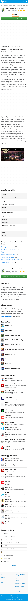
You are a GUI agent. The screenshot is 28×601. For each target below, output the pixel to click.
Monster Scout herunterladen (9, 249)
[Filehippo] (5, 1)
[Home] (1, 5)
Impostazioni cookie (20, 592)
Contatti (3, 577)
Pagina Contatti (6, 316)
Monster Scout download (7, 257)
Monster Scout (15, 8)
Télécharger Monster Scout (8, 254)
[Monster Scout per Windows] (3, 10)
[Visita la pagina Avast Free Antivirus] (14, 15)
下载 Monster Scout (6, 252)
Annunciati (4, 580)
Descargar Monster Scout (8, 247)
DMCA (16, 589)
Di (8, 10)
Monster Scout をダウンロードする (10, 259)
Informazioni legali (19, 586)
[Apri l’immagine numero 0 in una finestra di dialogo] (12, 154)
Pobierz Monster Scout (7, 262)
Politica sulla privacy (20, 583)
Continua (14, 565)
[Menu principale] (26, 1)
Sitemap (3, 583)
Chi (2, 574)
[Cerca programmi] (23, 1)
